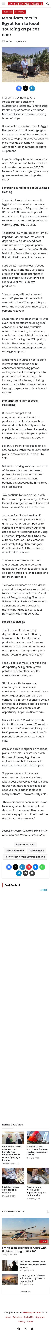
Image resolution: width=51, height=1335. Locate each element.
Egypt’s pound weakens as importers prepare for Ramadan (36, 1191)
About (8, 1317)
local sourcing (26, 844)
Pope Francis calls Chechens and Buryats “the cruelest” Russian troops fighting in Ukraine (11, 1153)
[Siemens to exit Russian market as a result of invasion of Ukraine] (38, 1137)
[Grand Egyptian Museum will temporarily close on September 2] (10, 1279)
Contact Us (29, 1317)
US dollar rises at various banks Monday (11, 1190)
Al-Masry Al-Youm (32, 1312)
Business (8, 11)
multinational (16, 850)
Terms (30, 1321)
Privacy (21, 1321)
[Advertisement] (25, 1007)
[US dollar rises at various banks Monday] (13, 1176)
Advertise (17, 1317)
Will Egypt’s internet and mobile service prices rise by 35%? (33, 1264)
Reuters (9, 41)
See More (25, 1291)
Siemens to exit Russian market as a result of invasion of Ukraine (37, 1150)
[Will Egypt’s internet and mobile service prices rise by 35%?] (10, 1265)
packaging (38, 850)
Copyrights (40, 1317)
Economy (19, 11)
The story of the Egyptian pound (26, 856)
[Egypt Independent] (25, 3)
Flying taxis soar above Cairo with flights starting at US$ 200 (24, 1249)
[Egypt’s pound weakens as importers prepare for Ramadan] (38, 1176)
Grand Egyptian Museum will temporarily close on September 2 (32, 1278)
